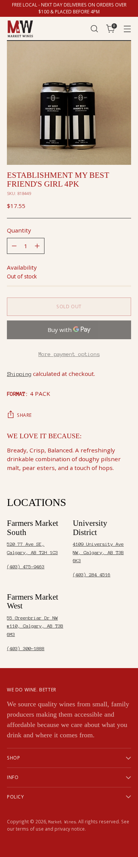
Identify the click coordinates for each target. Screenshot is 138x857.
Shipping (19, 374)
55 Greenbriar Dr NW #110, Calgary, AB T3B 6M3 (35, 626)
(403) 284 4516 (91, 574)
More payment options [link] (69, 354)
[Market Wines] (20, 29)
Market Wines (62, 822)
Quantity (19, 230)
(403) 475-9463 (25, 566)
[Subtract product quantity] (14, 246)
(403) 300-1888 (25, 648)
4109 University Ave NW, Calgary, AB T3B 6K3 (98, 552)
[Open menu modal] (127, 29)
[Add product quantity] (37, 246)
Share (24, 415)
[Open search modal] (94, 29)
